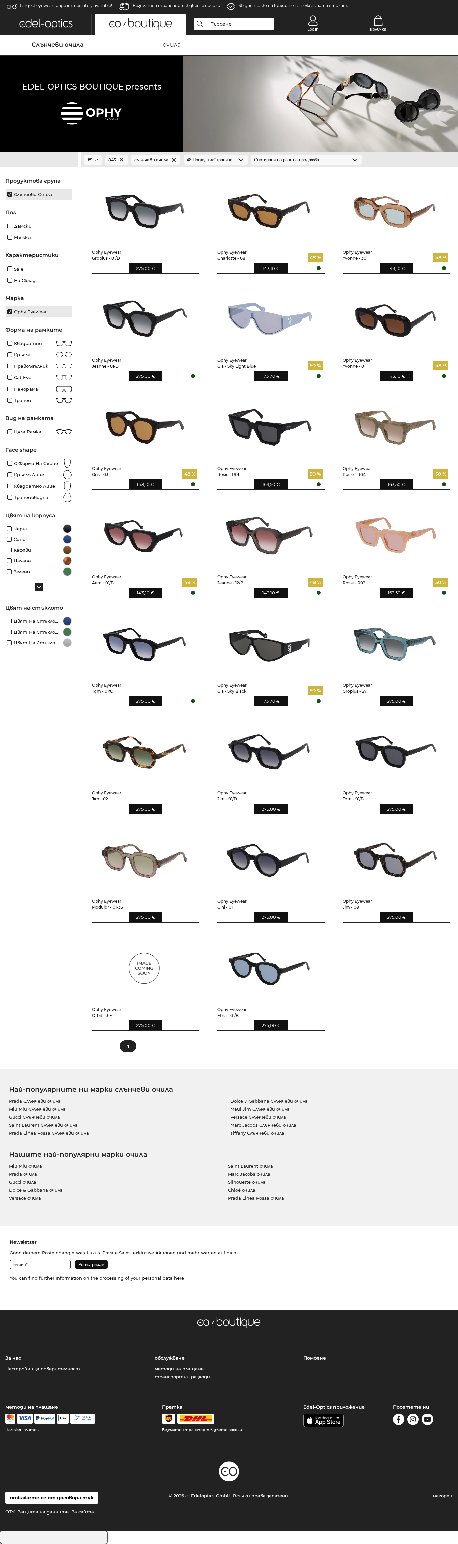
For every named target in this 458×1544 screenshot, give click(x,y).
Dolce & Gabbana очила (36, 1190)
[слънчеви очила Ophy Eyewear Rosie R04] (395, 424)
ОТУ (10, 1512)
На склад (25, 280)
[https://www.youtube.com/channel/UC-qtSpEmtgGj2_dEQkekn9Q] (427, 1420)
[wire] (82, 1419)
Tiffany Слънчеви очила (257, 1133)
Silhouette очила (247, 1182)
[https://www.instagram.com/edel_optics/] (413, 1420)
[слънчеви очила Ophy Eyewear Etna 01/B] (270, 965)
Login (312, 29)
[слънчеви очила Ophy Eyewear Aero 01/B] (144, 532)
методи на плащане (179, 1368)
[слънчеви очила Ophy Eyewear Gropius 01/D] (144, 208)
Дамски (23, 226)
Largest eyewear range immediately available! (66, 5)
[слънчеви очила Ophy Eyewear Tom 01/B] (395, 749)
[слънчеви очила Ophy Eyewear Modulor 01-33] (144, 857)
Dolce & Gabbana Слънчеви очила (269, 1101)
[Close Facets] (39, 160)
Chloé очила (241, 1190)
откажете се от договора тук (52, 1498)
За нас (13, 1358)
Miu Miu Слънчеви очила (37, 1109)
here (179, 1278)
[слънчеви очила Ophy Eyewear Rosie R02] (395, 532)
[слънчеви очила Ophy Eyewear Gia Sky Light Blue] (270, 316)
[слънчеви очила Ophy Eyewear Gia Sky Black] (270, 640)
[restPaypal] (44, 1419)
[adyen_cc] (10, 1419)
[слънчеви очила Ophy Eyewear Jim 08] (395, 857)
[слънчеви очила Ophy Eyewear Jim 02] (144, 749)
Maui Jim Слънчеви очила (260, 1109)
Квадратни (28, 343)
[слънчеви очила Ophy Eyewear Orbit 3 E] (144, 965)
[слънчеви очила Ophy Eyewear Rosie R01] (270, 424)
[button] (46, 24)
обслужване (170, 1358)
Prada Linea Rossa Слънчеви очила (49, 1133)
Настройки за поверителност (42, 1368)
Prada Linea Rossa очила (256, 1198)
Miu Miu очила (25, 1166)
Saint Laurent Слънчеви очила (43, 1125)
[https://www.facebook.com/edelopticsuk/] (398, 1420)
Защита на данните (43, 1512)
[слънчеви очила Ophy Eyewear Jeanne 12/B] (270, 532)
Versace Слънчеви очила (258, 1117)
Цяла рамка (27, 431)
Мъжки (22, 237)
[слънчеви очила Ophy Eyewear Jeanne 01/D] (144, 316)
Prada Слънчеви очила (35, 1101)
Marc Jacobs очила (249, 1174)
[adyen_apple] (63, 1419)
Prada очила (23, 1174)
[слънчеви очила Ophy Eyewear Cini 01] (270, 857)
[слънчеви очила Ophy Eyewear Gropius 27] (395, 640)
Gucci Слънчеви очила (34, 1117)
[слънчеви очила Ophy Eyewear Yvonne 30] (395, 208)
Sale (18, 269)
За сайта (83, 1512)
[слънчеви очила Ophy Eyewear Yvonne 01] (395, 316)
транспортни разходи (182, 1376)
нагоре (442, 1495)
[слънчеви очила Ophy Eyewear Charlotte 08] (270, 208)
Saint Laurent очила (250, 1166)
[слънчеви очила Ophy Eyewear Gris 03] (144, 424)
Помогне (314, 1358)
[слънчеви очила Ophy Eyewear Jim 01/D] (270, 749)
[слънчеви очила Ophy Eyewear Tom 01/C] (144, 640)
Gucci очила (22, 1182)
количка (378, 29)
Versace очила (25, 1198)
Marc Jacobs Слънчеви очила (263, 1125)
